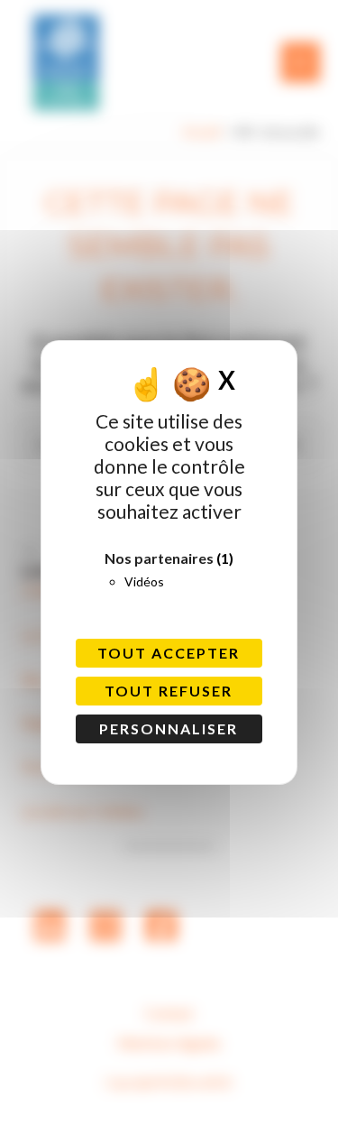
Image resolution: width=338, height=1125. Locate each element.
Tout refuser (169, 690)
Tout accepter (168, 652)
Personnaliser (168, 728)
